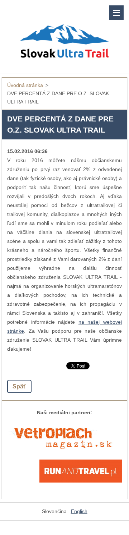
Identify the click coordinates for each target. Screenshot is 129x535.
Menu (116, 12)
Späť (19, 386)
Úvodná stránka (25, 85)
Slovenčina (54, 511)
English (79, 511)
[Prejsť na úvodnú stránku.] (64, 32)
